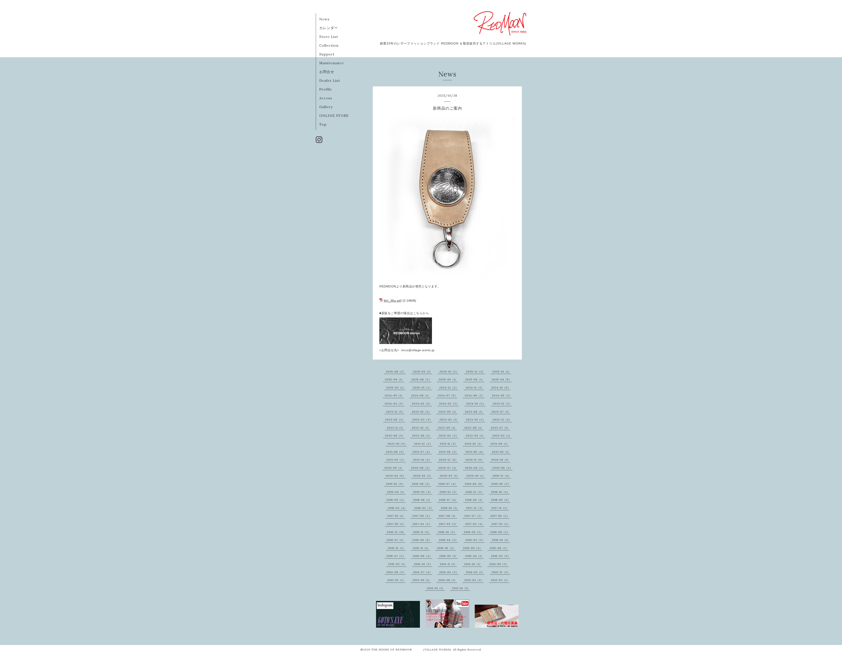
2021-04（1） (501, 451)
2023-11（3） (395, 411)
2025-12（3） (475, 371)
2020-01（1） (475, 475)
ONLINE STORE (334, 115)
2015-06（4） (422, 556)
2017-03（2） (448, 524)
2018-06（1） (474, 499)
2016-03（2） (475, 540)
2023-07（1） (500, 411)
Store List (328, 36)
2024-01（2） (475, 403)
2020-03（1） (422, 475)
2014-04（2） (448, 572)
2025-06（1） (448, 379)
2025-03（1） (395, 387)
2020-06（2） (475, 467)
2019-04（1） (396, 492)
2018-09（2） (396, 499)
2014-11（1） (448, 564)
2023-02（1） (449, 419)
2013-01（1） (436, 588)
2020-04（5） (395, 475)
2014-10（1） (473, 564)
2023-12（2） (502, 403)
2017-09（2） (421, 515)
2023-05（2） (395, 419)
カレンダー (328, 28)
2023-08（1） (474, 411)
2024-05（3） (502, 395)
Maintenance (331, 63)
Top (322, 124)
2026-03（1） (422, 371)
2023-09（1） (448, 411)
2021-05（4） (475, 451)
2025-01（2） (422, 387)
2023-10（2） (421, 411)
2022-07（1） (500, 427)
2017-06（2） (499, 515)
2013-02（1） (500, 580)
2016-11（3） (422, 532)
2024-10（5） (500, 387)
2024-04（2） (395, 403)
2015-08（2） (499, 548)
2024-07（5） (447, 395)
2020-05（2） (502, 467)
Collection (329, 45)
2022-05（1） (421, 435)
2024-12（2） (448, 387)
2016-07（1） (396, 540)
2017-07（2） (473, 515)
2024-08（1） (420, 395)
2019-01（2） (448, 492)
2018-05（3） (500, 499)
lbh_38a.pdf (393, 300)
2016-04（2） (448, 540)
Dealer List (329, 80)
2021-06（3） (448, 451)
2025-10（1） (501, 371)
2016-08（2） (500, 532)
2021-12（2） (423, 443)
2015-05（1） (448, 556)
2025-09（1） (394, 379)
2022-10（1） (421, 427)
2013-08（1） (447, 580)
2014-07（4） (422, 572)
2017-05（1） (396, 524)
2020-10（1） (500, 459)
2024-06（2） (475, 395)
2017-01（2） (500, 524)
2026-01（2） (449, 371)
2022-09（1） (447, 427)
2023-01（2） (475, 419)
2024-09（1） (394, 395)
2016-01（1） (501, 540)
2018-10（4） (500, 492)
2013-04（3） (473, 580)
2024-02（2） (449, 403)
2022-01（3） (397, 443)
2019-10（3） (395, 483)
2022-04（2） (448, 435)
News (324, 19)
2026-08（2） (396, 371)
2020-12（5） (448, 459)
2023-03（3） (422, 419)
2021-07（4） (422, 451)
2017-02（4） (474, 524)
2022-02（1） (502, 435)
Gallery (326, 107)
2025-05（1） (474, 379)
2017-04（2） (422, 524)
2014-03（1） (475, 572)
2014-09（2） (498, 564)
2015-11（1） (421, 548)
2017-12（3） (475, 508)
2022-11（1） (396, 427)
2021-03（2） (396, 459)
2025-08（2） (421, 379)
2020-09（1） (394, 467)
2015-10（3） (446, 548)
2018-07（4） (448, 499)
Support (327, 54)
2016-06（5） (422, 540)
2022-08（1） (473, 427)
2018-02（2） (423, 508)
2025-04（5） (502, 379)
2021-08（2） (395, 451)
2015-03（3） (500, 556)
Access (325, 98)
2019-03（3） (422, 492)
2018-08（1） (422, 499)
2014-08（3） (396, 572)
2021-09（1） (500, 443)
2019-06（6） (474, 483)
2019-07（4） (447, 483)
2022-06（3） (395, 435)
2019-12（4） (501, 475)
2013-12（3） (501, 572)
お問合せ (326, 71)
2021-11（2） (448, 443)
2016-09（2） (473, 532)
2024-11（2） (475, 387)
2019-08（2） (421, 483)
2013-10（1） (396, 580)
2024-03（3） (422, 403)
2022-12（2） (502, 419)
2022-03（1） (475, 435)
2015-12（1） (396, 548)
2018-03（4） (397, 508)
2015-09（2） (472, 548)
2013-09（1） (421, 580)
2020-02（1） (449, 475)
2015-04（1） (474, 556)
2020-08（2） (421, 467)
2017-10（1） (396, 515)
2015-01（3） (423, 564)
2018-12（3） (474, 492)
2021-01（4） (422, 459)
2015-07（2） (395, 556)
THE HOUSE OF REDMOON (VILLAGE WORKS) (411, 649)
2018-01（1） (450, 508)
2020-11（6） (474, 459)
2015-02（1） (397, 564)
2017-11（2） (500, 508)
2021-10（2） (474, 443)
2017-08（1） (448, 515)
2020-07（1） (448, 467)
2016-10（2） (447, 532)
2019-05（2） (500, 483)
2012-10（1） (461, 588)
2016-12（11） (396, 532)
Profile (325, 89)
